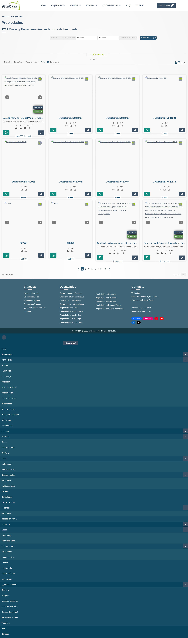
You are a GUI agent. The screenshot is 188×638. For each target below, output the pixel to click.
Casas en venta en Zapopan (70, 293)
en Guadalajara (8, 469)
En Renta (90, 5)
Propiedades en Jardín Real (70, 315)
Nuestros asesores (10, 601)
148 (105, 269)
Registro (5, 590)
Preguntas (6, 596)
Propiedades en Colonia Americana (109, 309)
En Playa (5, 453)
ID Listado (7, 62)
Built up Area (18, 62)
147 (100, 269)
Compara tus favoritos (32, 304)
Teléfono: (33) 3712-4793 (141, 308)
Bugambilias (7, 404)
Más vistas (6, 420)
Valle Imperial (7, 393)
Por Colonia (7, 360)
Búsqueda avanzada (32, 300)
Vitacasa (5, 17)
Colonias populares (31, 297)
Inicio (43, 5)
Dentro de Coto (8, 502)
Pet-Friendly (7, 568)
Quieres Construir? (10, 612)
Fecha (43, 62)
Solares (5, 365)
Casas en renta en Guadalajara (72, 304)
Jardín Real (7, 371)
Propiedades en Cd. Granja (70, 319)
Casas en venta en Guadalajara (72, 297)
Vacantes (6, 623)
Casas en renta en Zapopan (70, 300)
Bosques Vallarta (9, 387)
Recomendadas (8, 409)
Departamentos (8, 448)
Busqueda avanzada (10, 415)
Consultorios (7, 497)
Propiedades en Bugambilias (71, 322)
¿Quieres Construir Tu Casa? (35, 308)
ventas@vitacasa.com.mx (141, 311)
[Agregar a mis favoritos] (40, 80)
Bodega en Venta (9, 519)
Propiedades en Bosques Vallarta (108, 305)
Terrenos (5, 508)
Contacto (139, 5)
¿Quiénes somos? (110, 5)
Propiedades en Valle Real (106, 301)
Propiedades (56, 5)
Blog (128, 5)
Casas (4, 442)
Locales (5, 491)
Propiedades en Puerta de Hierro (72, 311)
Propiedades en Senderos (106, 294)
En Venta (74, 5)
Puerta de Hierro (9, 398)
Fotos (35, 62)
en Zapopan (7, 464)
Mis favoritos (7, 426)
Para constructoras (10, 617)
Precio (28, 62)
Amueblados (7, 579)
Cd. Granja (6, 376)
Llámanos (164, 5)
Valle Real (6, 382)
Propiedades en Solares (69, 308)
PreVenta (6, 437)
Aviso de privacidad (31, 293)
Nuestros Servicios (10, 606)
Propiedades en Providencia (107, 298)
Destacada (53, 62)
